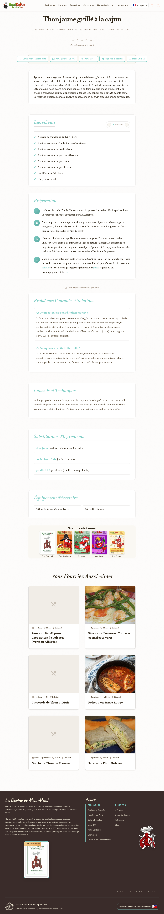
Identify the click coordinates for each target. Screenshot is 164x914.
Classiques (88, 5)
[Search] (158, 5)
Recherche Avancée (96, 810)
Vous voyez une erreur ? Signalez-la (83, 288)
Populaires (75, 5)
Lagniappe (92, 835)
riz (66, 272)
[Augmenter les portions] (127, 125)
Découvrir (121, 5)
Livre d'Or (92, 825)
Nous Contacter (94, 830)
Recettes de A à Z (95, 815)
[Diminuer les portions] (109, 125)
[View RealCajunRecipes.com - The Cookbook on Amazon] (36, 859)
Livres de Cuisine (105, 5)
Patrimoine (119, 820)
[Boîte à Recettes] (152, 5)
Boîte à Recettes (95, 820)
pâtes (96, 267)
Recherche (50, 5)
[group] (118, 124)
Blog (117, 825)
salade (45, 267)
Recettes (62, 5)
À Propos (119, 810)
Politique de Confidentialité (99, 840)
